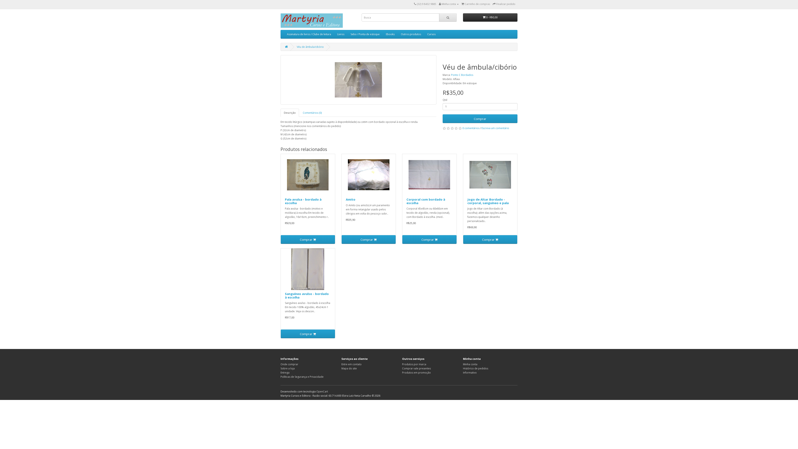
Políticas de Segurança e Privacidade (302, 377)
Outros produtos (411, 34)
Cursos (431, 34)
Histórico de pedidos (475, 368)
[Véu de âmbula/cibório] (358, 80)
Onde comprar (289, 364)
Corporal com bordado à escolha (425, 201)
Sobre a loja (288, 368)
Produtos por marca (414, 364)
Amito (350, 199)
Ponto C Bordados (462, 75)
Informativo (470, 372)
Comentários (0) (312, 113)
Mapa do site (349, 368)
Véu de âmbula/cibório (310, 47)
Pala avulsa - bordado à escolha (303, 201)
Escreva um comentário (495, 128)
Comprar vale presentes (416, 368)
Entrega (285, 372)
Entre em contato (351, 364)
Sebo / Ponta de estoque (365, 34)
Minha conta (470, 364)
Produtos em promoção (416, 372)
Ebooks (390, 34)
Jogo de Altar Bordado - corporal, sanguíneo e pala (488, 201)
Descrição (290, 113)
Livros (340, 34)
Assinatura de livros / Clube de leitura (309, 34)
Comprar (480, 119)
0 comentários (470, 128)
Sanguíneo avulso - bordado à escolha (307, 295)
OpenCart (322, 391)
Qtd (445, 100)
